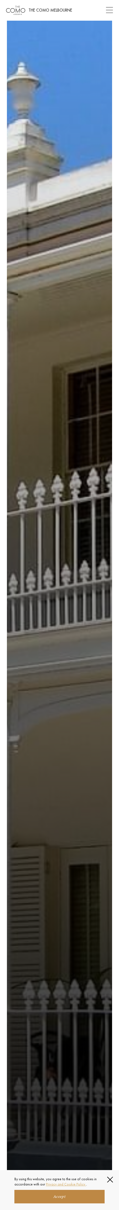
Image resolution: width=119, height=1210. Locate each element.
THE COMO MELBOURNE (50, 10)
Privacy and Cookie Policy (66, 1184)
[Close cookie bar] (110, 1179)
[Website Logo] (15, 10)
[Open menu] (109, 10)
